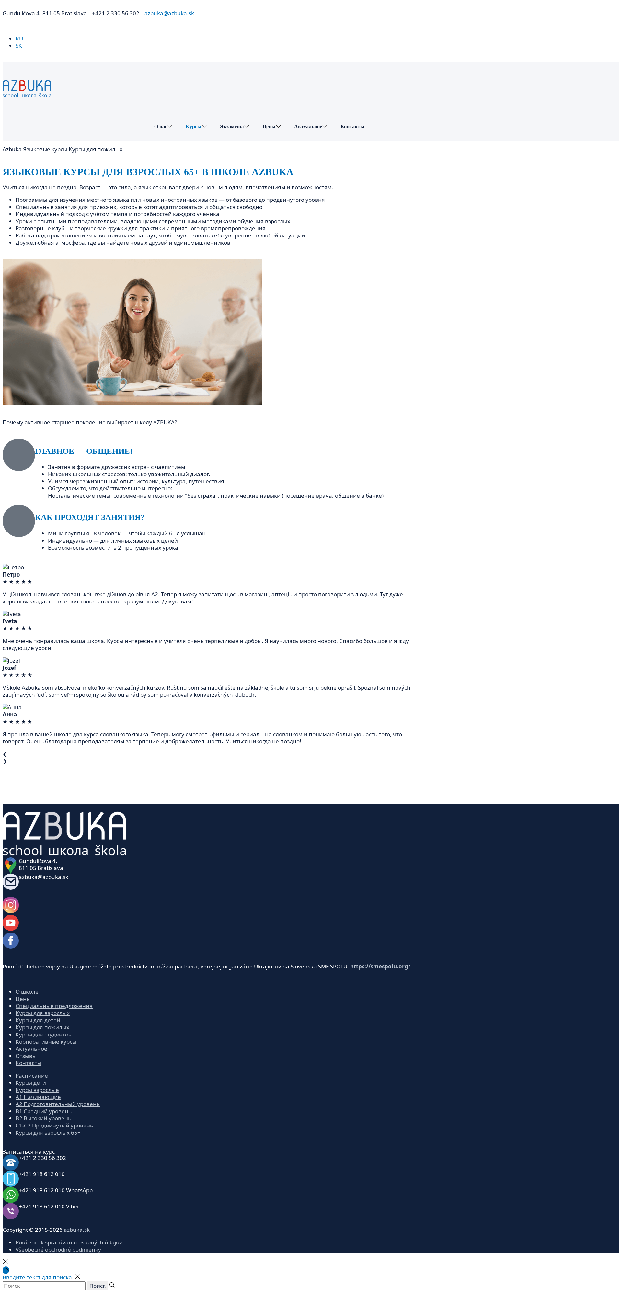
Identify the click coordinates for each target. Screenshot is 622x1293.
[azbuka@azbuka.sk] (11, 882)
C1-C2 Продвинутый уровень (54, 1125)
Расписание (32, 1075)
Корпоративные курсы (46, 1041)
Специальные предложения (54, 1006)
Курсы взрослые (37, 1089)
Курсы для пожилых (42, 1027)
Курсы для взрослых (43, 1013)
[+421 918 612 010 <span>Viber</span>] (11, 1211)
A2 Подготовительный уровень (58, 1104)
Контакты (28, 1063)
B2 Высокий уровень (43, 1118)
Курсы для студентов (44, 1034)
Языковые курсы (45, 149)
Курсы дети (31, 1082)
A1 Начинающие (38, 1097)
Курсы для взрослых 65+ (48, 1132)
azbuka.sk (77, 1229)
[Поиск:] (45, 1285)
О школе (27, 991)
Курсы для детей (38, 1020)
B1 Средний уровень (44, 1111)
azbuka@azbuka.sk (43, 877)
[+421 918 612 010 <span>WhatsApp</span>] (11, 1195)
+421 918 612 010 (56, 1190)
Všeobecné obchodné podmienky (58, 1249)
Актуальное (31, 1048)
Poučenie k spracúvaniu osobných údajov (69, 1242)
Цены (23, 998)
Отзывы (26, 1055)
